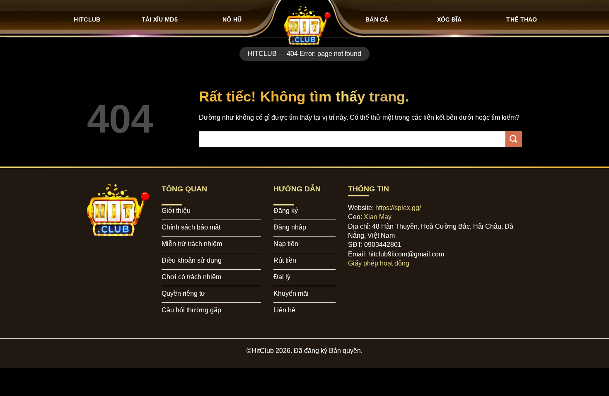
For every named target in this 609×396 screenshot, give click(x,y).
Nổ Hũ (232, 19)
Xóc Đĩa (449, 19)
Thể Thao (521, 19)
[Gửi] (513, 139)
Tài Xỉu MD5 (160, 19)
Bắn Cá (377, 19)
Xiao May (378, 216)
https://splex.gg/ (398, 207)
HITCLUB (87, 19)
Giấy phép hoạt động (378, 263)
